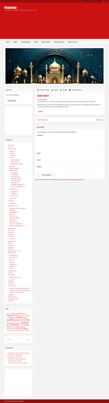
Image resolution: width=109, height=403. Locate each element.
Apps (9, 147)
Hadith (19, 317)
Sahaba (11, 220)
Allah (11, 262)
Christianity (22, 315)
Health (11, 166)
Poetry (10, 260)
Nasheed (11, 203)
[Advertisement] (54, 27)
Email (39, 160)
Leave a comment (76, 90)
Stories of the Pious (15, 292)
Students (12, 189)
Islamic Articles (45, 42)
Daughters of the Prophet (17, 208)
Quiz (9, 273)
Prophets (11, 271)
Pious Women (13, 218)
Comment (40, 135)
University (14, 195)
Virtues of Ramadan (16, 186)
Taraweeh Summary (16, 184)
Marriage (10, 253)
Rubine (21, 401)
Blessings (11, 228)
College (13, 193)
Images (10, 247)
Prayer (8, 323)
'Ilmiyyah (13, 191)
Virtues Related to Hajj (11, 330)
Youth (27, 330)
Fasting (13, 173)
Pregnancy (12, 257)
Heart (26, 317)
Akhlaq (13, 314)
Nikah (20, 320)
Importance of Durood (14, 357)
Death (11, 151)
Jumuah (15, 319)
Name (39, 153)
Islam (9, 249)
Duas (11, 153)
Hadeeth (10, 241)
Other (11, 214)
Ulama (36, 42)
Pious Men (12, 216)
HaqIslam (10, 7)
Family (10, 234)
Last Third (14, 175)
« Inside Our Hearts (42, 120)
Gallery (15, 42)
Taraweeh (13, 182)
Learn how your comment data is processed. (70, 179)
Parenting (12, 255)
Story (8, 327)
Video (10, 300)
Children (16, 315)
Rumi (21, 325)
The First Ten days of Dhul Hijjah (17, 363)
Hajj (10, 157)
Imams (7, 319)
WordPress (14, 401)
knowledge (20, 319)
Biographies (11, 206)
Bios (22, 314)
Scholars (12, 222)
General (64, 90)
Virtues (11, 198)
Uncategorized (12, 299)
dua (7, 317)
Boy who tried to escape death (18, 288)
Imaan (10, 245)
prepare (13, 323)
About (8, 42)
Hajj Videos (14, 162)
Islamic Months (13, 168)
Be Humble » (99, 120)
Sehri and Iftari (15, 180)
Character (10, 315)
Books (10, 230)
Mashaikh (9, 320)
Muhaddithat (13, 212)
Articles (10, 149)
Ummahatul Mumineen (15, 226)
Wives (19, 330)
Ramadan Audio (15, 178)
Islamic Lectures (72, 42)
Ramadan (12, 170)
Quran (10, 280)
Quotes (40, 111)
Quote (10, 275)
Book (25, 314)
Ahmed (56, 90)
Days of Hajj (14, 160)
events (10, 232)
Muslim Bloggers (26, 42)
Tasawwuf (11, 297)
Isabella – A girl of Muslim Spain (18, 290)
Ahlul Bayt (8, 314)
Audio (10, 200)
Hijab (9, 243)
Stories (10, 286)
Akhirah (10, 145)
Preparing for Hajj (16, 164)
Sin (22, 325)
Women (23, 330)
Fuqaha (11, 210)
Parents (11, 266)
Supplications (20, 327)
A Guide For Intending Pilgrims (17, 359)
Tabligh (10, 295)
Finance (11, 155)
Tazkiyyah (15, 328)
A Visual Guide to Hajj (14, 361)
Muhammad (15, 320)
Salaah (10, 282)
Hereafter (12, 264)
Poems (28, 320)
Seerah (10, 284)
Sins (10, 268)
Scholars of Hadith (14, 224)
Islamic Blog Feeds (59, 42)
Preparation (14, 177)
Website (39, 166)
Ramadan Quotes (14, 277)
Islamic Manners (13, 251)
